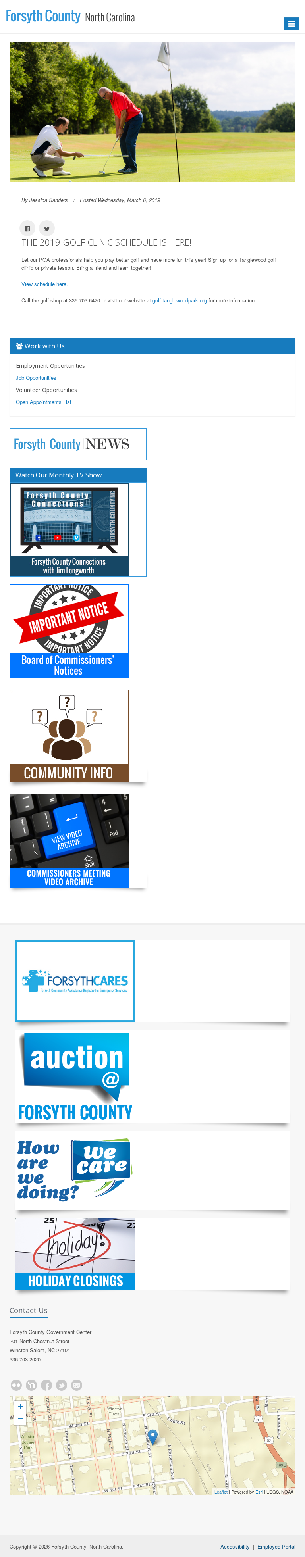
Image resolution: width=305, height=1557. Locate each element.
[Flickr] (16, 1385)
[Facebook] (46, 1385)
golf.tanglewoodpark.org (179, 300)
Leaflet (221, 1491)
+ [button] (20, 1407)
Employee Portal (276, 1546)
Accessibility (235, 1546)
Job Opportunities (36, 377)
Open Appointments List (43, 402)
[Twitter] (61, 1385)
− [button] (20, 1419)
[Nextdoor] (31, 1385)
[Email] (76, 1385)
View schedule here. (44, 284)
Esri (259, 1491)
